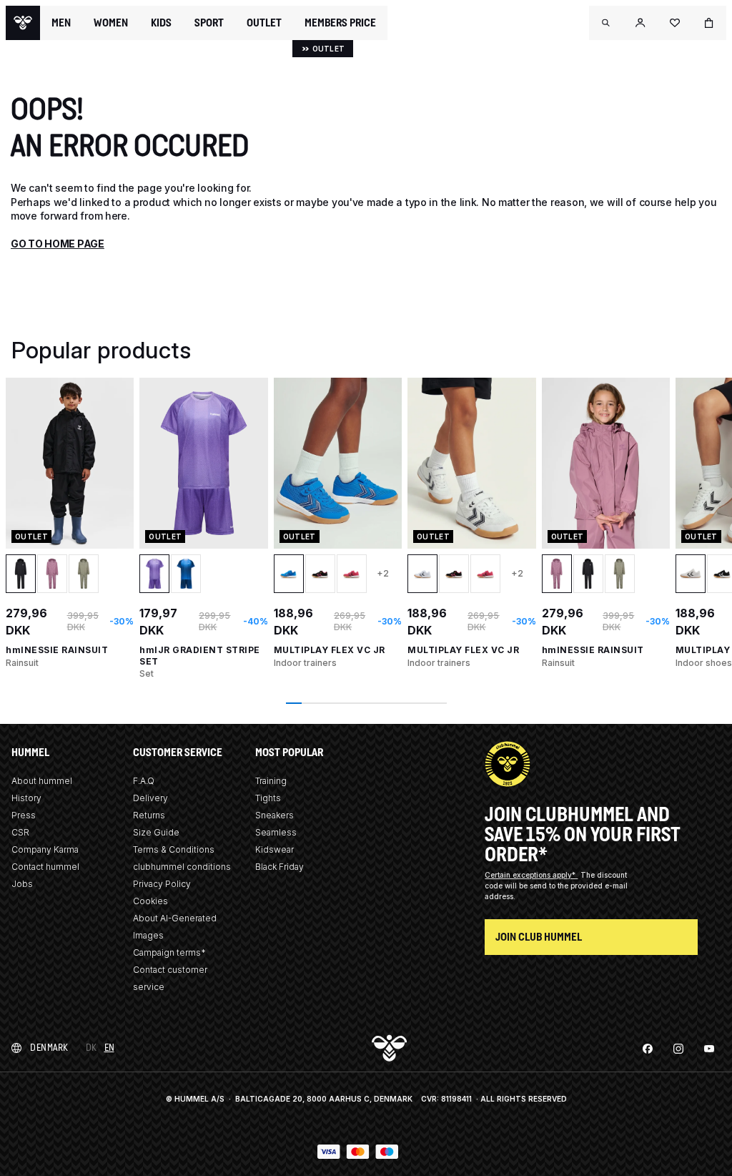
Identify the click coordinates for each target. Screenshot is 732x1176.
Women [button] (111, 23)
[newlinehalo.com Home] (23, 23)
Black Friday (279, 866)
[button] (606, 23)
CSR (20, 832)
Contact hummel (45, 866)
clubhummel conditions (182, 866)
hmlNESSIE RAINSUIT (57, 650)
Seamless (276, 832)
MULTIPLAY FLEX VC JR (329, 650)
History (26, 798)
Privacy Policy (162, 883)
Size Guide (156, 832)
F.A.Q (143, 780)
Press (23, 815)
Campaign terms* (169, 952)
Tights (268, 798)
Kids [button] (161, 23)
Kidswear (274, 849)
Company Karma (45, 849)
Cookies (150, 901)
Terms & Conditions (173, 849)
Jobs (22, 883)
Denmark (49, 1047)
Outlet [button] (264, 23)
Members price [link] (340, 22)
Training (271, 780)
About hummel (41, 780)
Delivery (150, 798)
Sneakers (274, 815)
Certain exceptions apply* (531, 875)
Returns (149, 815)
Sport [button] (209, 23)
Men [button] (61, 23)
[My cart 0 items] (709, 23)
